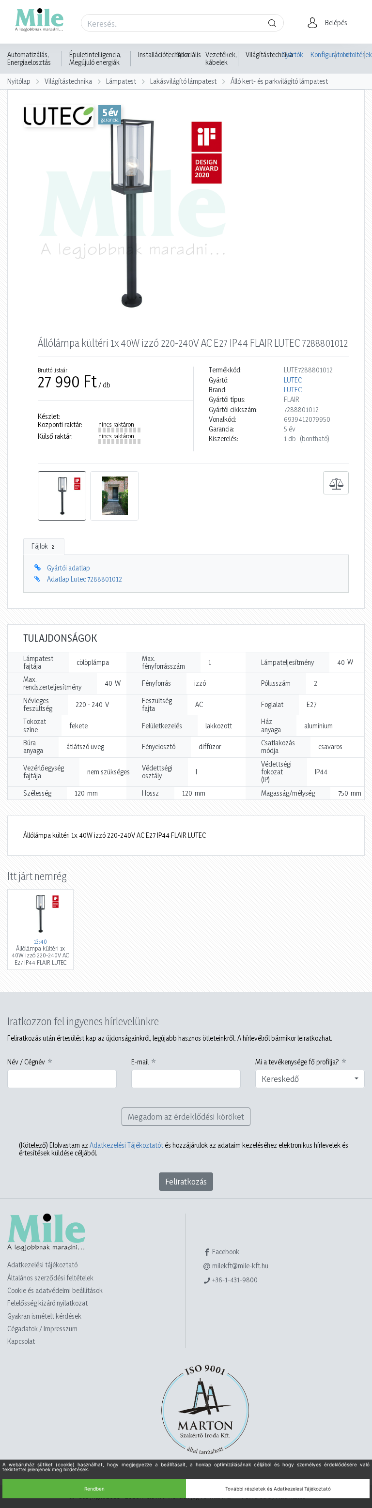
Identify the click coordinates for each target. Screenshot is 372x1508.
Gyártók (292, 54)
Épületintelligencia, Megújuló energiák (95, 58)
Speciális (188, 55)
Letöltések (354, 54)
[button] (330, 23)
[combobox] (310, 1079)
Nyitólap (19, 81)
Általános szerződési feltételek (50, 1278)
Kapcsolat (21, 1341)
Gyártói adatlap (68, 568)
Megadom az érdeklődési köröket (186, 1116)
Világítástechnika (269, 55)
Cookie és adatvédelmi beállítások (55, 1290)
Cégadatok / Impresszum (42, 1328)
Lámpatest (121, 81)
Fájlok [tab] (42, 546)
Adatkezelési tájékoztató (42, 1265)
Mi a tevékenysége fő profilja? (297, 1062)
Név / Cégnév (26, 1062)
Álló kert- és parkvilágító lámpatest (279, 81)
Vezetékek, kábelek (221, 58)
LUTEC (293, 380)
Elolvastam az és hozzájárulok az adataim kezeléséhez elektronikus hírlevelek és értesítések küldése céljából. (183, 1149)
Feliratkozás (186, 1181)
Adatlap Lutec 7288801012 (84, 579)
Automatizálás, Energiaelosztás (29, 58)
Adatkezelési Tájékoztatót (126, 1145)
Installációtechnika (163, 55)
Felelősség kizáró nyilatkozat (47, 1303)
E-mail (140, 1062)
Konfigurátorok (323, 54)
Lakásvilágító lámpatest (183, 81)
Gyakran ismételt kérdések (44, 1316)
